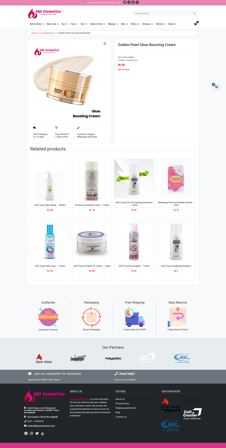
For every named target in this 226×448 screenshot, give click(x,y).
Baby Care (51, 24)
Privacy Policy (122, 403)
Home (33, 33)
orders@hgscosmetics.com (41, 425)
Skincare (146, 24)
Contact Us (121, 416)
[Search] (194, 13)
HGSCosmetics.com (80, 399)
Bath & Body (35, 24)
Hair (82, 24)
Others (134, 24)
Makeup (111, 24)
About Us (120, 399)
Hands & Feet (96, 24)
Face (73, 24)
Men (123, 24)
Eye (63, 24)
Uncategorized (47, 33)
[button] (105, 43)
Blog (118, 412)
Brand (171, 24)
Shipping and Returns (126, 408)
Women (159, 24)
